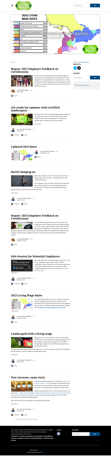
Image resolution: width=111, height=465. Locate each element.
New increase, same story (28, 377)
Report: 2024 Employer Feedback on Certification (34, 217)
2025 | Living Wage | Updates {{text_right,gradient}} (55, 35)
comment (16, 135)
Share (15, 96)
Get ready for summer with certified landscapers (35, 109)
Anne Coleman (25, 90)
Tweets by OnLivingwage (81, 62)
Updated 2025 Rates (24, 146)
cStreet (44, 452)
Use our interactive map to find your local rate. (50, 307)
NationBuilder (42, 450)
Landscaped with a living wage (31, 333)
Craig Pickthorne (26, 129)
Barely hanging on (23, 171)
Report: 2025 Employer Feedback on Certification (34, 70)
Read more (37, 124)
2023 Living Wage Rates (26, 295)
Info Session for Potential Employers (35, 256)
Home (13, 62)
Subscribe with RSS (83, 85)
